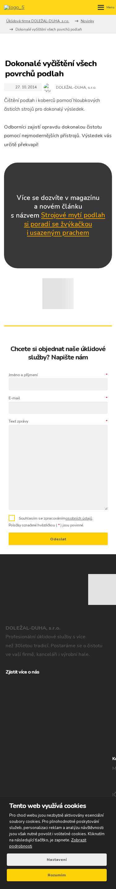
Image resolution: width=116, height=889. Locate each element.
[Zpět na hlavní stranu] (16, 7)
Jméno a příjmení (58, 374)
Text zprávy (58, 421)
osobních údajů (79, 518)
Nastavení (57, 859)
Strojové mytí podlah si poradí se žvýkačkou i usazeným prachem (64, 224)
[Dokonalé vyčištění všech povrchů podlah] (58, 293)
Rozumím (57, 875)
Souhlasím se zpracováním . (56, 518)
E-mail (58, 398)
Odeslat (58, 539)
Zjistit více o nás (22, 672)
